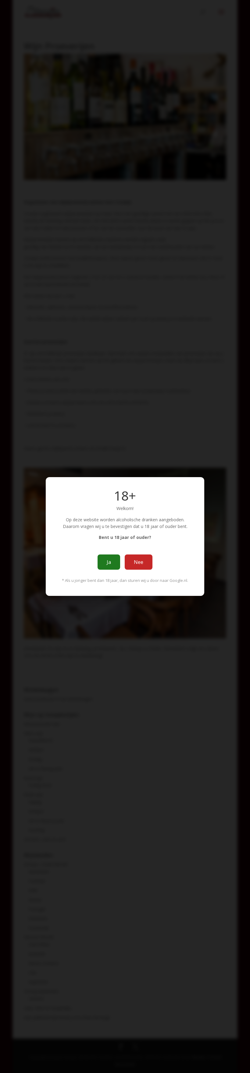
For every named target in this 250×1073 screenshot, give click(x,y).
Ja (109, 562)
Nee (138, 562)
